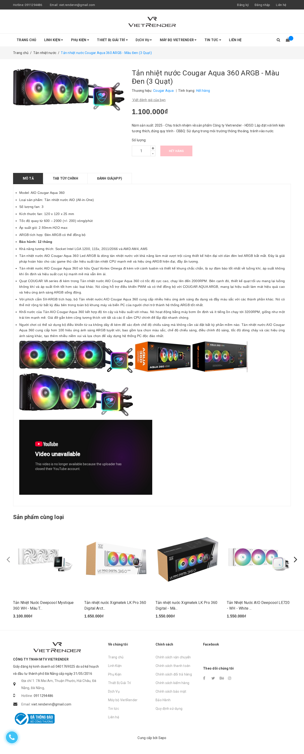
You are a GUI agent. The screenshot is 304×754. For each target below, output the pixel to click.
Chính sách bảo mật (171, 691)
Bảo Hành (163, 700)
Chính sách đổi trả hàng (174, 674)
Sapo (162, 738)
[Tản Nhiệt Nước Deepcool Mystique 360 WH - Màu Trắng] (45, 559)
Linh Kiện (52, 40)
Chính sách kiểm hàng (172, 683)
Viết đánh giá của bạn (149, 100)
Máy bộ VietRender (177, 40)
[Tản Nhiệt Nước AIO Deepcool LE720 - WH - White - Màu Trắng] (259, 559)
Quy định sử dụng (169, 708)
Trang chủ (26, 40)
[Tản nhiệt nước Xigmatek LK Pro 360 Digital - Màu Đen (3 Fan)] (188, 559)
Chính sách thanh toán (173, 666)
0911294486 (33, 5)
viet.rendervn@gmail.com (77, 5)
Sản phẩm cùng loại (38, 517)
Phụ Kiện (79, 40)
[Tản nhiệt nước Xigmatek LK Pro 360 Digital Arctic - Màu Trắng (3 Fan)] (116, 559)
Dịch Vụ (143, 40)
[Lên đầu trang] (295, 739)
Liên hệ (281, 5)
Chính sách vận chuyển (173, 657)
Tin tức (211, 40)
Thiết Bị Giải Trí (111, 40)
